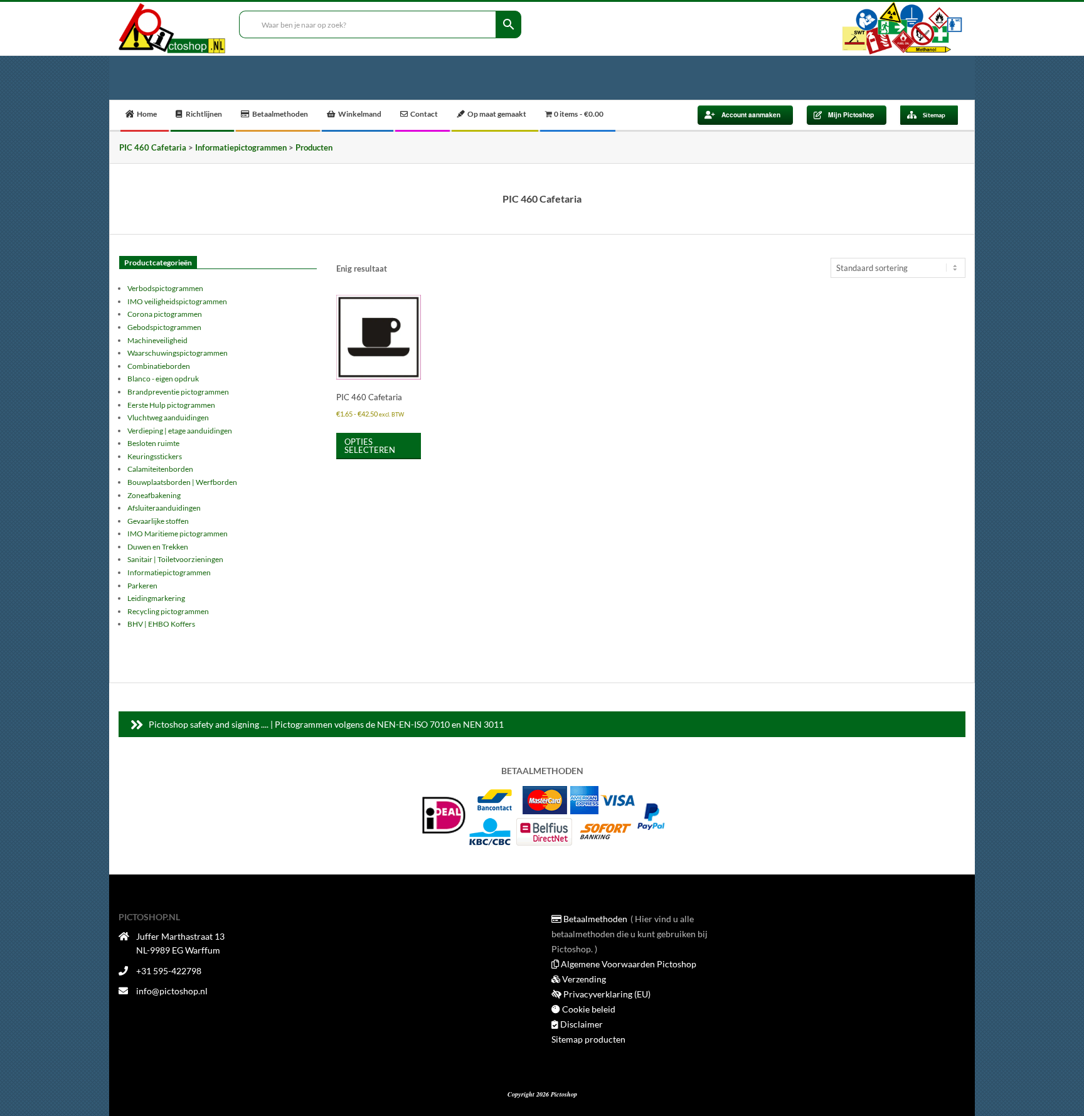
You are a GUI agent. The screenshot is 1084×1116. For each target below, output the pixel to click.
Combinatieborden (158, 366)
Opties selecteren (369, 446)
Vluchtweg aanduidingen (168, 417)
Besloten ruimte (153, 443)
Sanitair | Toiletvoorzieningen (175, 559)
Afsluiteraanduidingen (164, 508)
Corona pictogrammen (164, 314)
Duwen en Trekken (157, 546)
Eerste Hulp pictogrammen (171, 405)
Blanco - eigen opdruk (163, 378)
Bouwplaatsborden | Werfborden (182, 482)
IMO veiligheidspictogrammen (177, 301)
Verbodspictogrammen (165, 288)
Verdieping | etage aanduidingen (179, 430)
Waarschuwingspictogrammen (177, 353)
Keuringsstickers (154, 456)
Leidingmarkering (156, 598)
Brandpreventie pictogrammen (178, 391)
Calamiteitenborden (160, 469)
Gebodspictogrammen (164, 327)
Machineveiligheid (157, 340)
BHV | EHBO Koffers (161, 624)
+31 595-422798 (168, 970)
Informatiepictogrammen (169, 572)
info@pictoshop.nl (172, 991)
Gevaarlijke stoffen (158, 521)
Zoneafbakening (154, 495)
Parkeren (142, 585)
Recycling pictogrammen (168, 611)
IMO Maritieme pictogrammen (177, 533)
